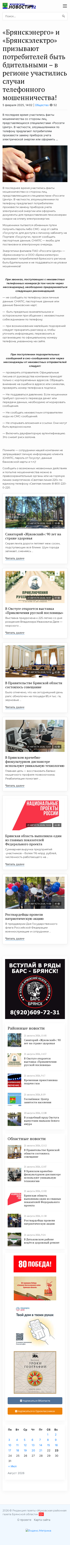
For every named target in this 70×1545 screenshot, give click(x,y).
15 (48, 1445)
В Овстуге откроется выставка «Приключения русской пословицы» (34, 610)
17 (9, 1450)
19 (25, 1450)
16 (56, 1445)
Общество (42, 105)
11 (17, 1445)
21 (40, 1450)
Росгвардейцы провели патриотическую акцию (24, 916)
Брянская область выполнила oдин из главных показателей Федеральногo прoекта (33, 840)
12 (25, 1445)
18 (17, 1450)
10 (9, 1445)
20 (33, 1450)
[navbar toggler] (64, 6)
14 (40, 1445)
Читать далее (14, 558)
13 (33, 1445)
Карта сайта (42, 1519)
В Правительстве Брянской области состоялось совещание (33, 685)
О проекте (24, 1519)
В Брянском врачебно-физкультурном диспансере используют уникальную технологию (34, 761)
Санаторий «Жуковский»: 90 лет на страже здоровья (33, 536)
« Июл (12, 1466)
